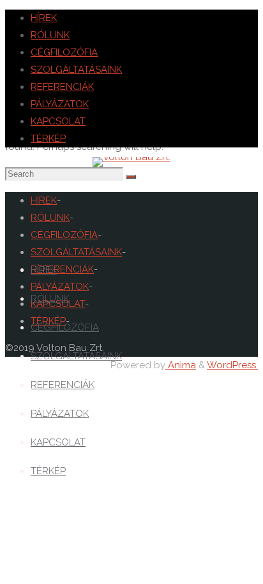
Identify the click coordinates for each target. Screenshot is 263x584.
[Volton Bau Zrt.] (131, 157)
